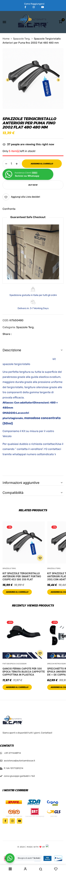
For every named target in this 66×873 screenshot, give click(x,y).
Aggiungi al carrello (17, 591)
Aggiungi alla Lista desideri (25, 197)
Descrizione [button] (12, 350)
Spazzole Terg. (21, 38)
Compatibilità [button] (13, 493)
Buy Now (33, 184)
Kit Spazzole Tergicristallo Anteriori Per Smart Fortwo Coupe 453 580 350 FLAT (22, 576)
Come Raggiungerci (34, 4)
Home (6, 38)
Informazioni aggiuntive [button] (21, 483)
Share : (7, 334)
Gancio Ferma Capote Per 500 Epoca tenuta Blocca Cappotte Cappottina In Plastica (24, 671)
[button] (61, 22)
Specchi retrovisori (56, 664)
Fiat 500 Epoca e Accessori (15, 664)
